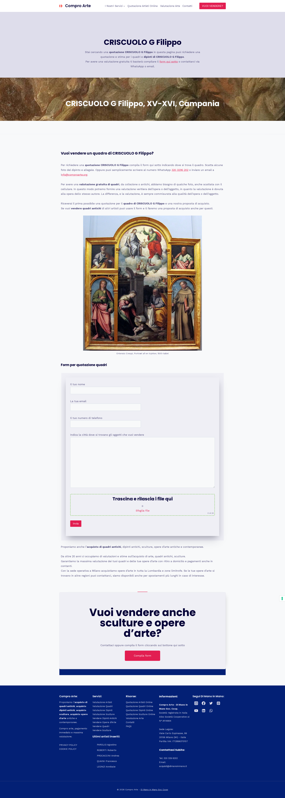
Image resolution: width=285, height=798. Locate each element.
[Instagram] (196, 703)
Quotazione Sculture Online (140, 714)
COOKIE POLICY (67, 749)
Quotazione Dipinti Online (139, 710)
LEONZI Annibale (106, 766)
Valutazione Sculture (103, 714)
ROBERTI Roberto (106, 750)
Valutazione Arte (170, 5)
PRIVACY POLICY (68, 745)
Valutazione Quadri (102, 706)
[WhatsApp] (211, 710)
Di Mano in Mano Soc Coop (154, 789)
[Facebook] (203, 703)
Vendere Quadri (100, 726)
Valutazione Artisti (102, 702)
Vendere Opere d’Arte (104, 722)
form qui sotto (168, 61)
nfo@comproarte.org (74, 174)
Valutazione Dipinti (102, 710)
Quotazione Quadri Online (139, 706)
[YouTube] (196, 710)
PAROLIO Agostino (107, 744)
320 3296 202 (180, 169)
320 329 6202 (171, 758)
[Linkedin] (203, 710)
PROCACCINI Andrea (108, 755)
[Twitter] (211, 703)
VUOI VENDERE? (212, 5)
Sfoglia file (142, 510)
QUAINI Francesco (107, 761)
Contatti (187, 5)
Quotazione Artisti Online (143, 5)
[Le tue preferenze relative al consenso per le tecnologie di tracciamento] (282, 598)
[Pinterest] (218, 703)
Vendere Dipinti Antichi (104, 718)
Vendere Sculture (101, 730)
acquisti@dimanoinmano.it (173, 766)
